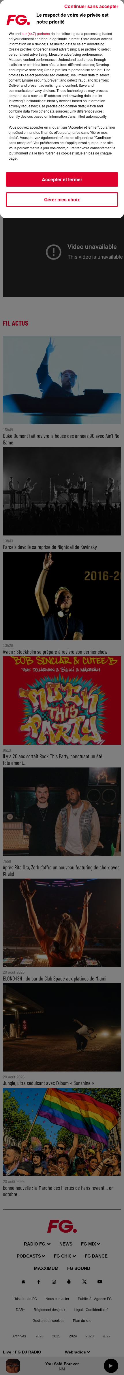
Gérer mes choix (62, 199)
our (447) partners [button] (36, 33)
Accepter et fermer (62, 179)
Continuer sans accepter (91, 6)
